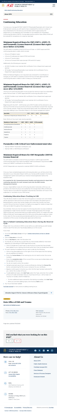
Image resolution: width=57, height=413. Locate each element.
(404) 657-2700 (16, 363)
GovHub (51, 407)
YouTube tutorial (8, 286)
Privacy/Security (27, 407)
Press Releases (38, 370)
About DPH (8, 14)
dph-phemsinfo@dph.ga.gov (11, 305)
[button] (51, 14)
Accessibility (18, 407)
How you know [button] (29, 1)
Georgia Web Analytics (25, 410)
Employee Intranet (39, 376)
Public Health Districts (40, 364)
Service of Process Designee (42, 373)
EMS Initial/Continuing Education (14, 10)
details (41, 310)
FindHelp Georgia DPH (40, 367)
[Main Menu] (53, 5)
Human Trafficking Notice (11, 410)
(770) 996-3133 (14, 310)
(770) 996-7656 (12, 312)
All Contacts (12, 365)
